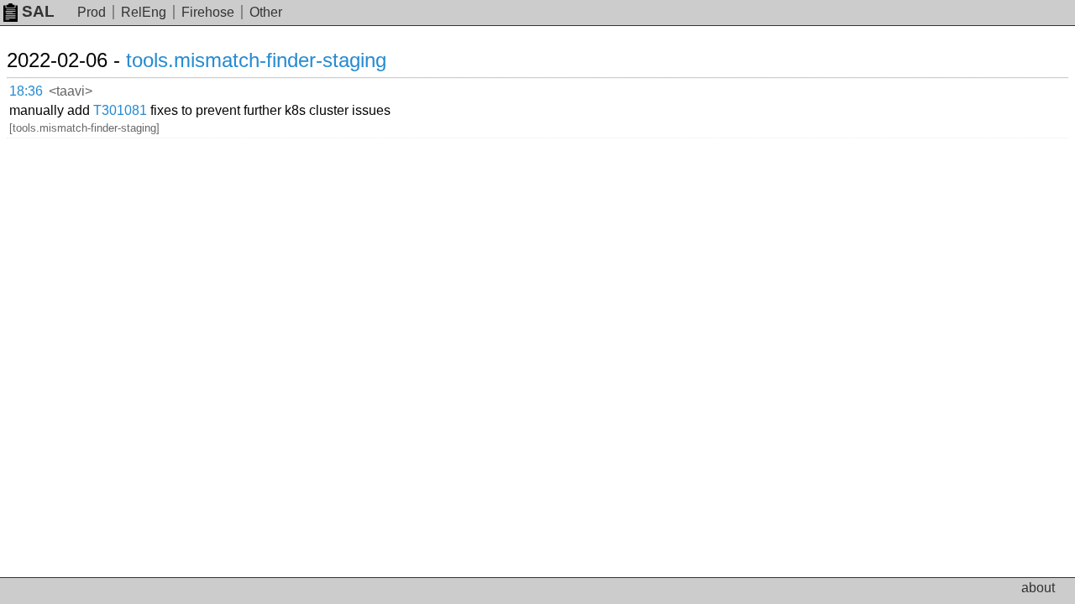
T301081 (120, 110)
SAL (38, 11)
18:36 (26, 91)
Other (265, 12)
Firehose (207, 12)
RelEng (143, 12)
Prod (91, 12)
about (1038, 588)
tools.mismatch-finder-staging (256, 60)
